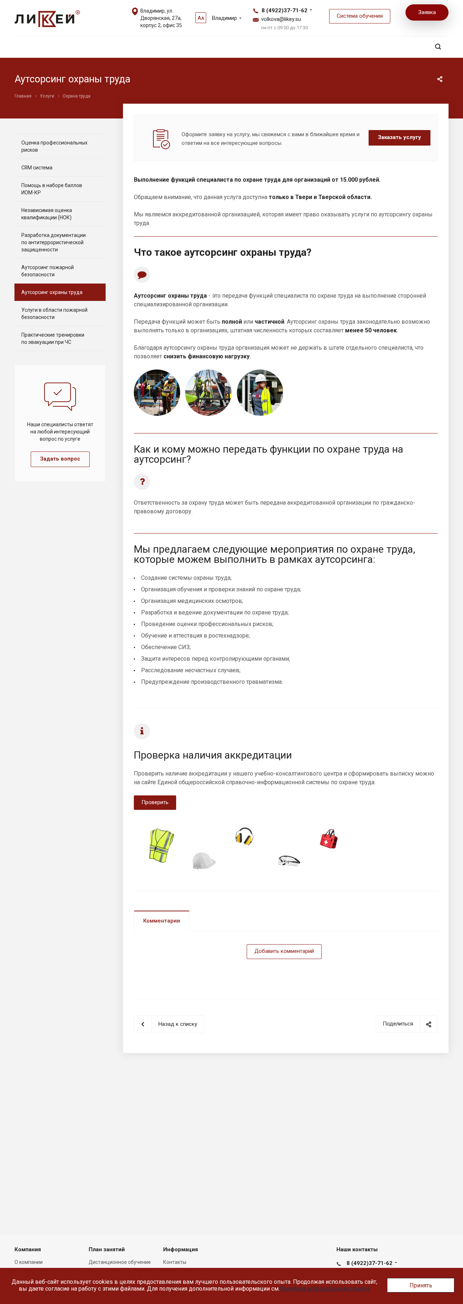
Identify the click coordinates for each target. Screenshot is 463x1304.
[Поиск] (438, 46)
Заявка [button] (427, 12)
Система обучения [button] (360, 16)
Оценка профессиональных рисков (54, 146)
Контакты (174, 1262)
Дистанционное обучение (120, 1262)
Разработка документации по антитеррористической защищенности (53, 242)
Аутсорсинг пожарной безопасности (47, 270)
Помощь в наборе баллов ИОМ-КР (51, 188)
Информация (180, 1249)
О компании (28, 1262)
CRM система (36, 167)
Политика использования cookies (325, 1288)
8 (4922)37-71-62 (284, 10)
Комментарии (161, 920)
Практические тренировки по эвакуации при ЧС (52, 338)
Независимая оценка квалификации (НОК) (46, 213)
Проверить (155, 802)
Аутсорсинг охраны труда (51, 292)
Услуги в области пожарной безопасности (54, 313)
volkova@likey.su (281, 19)
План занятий (107, 1249)
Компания (27, 1249)
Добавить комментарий (284, 951)
